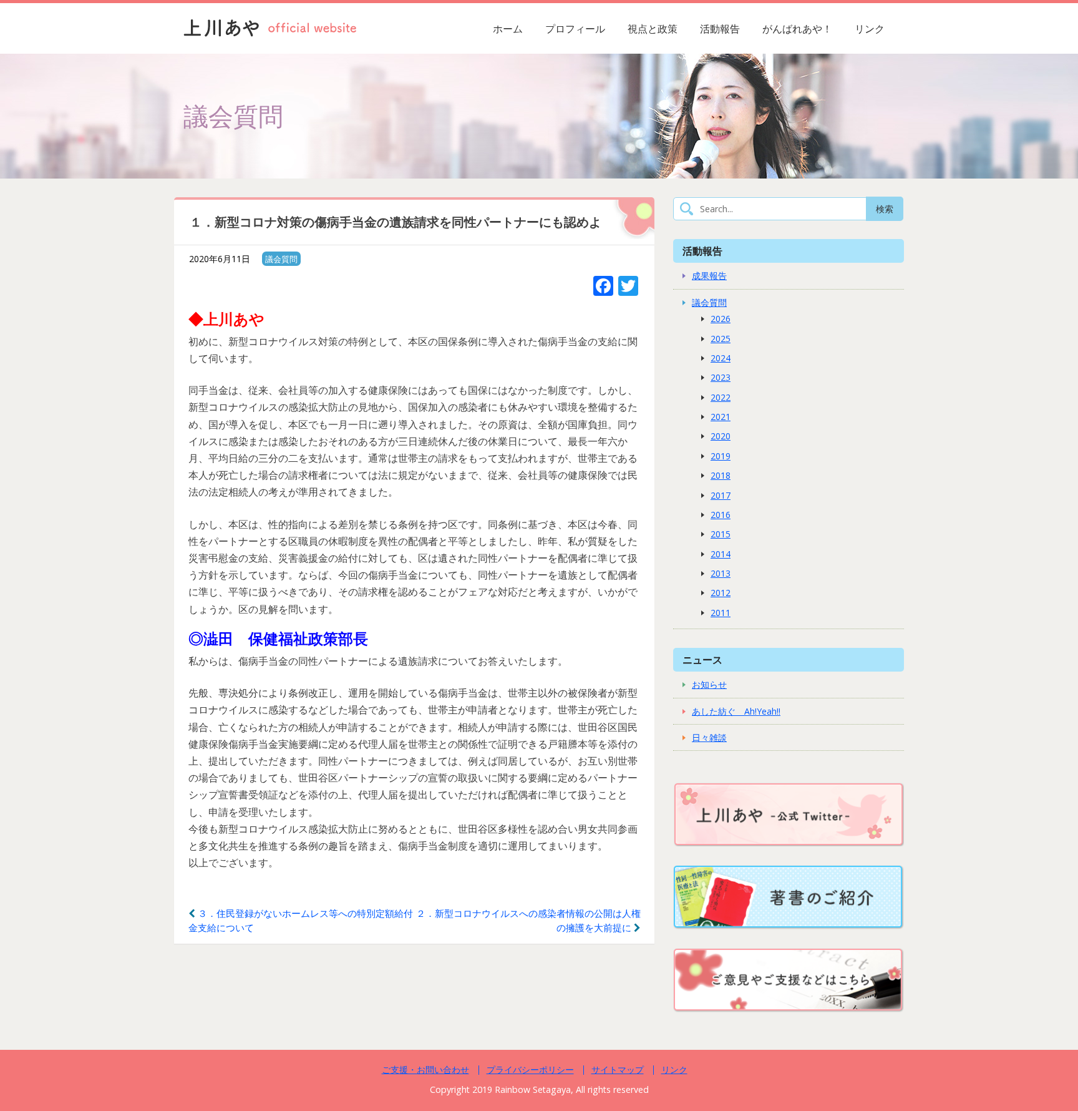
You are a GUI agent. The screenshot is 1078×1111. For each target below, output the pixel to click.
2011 (721, 613)
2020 (721, 436)
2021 (721, 417)
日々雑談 (709, 737)
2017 (721, 495)
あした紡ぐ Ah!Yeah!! (736, 711)
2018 (721, 475)
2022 (721, 397)
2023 (721, 377)
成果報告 (709, 275)
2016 (721, 515)
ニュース (702, 659)
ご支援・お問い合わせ (425, 1069)
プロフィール (575, 29)
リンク (870, 29)
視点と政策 (652, 29)
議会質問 (281, 259)
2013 (721, 573)
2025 (721, 339)
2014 (721, 554)
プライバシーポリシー (530, 1069)
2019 (721, 456)
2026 (721, 319)
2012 (721, 593)
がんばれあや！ (797, 29)
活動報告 (720, 29)
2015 (721, 534)
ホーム (508, 29)
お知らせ (709, 684)
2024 (721, 358)
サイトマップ (617, 1069)
